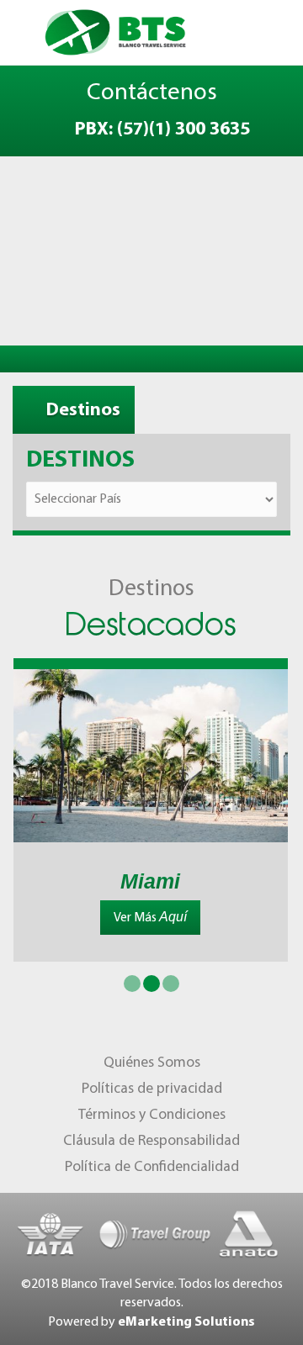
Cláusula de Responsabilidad (151, 1141)
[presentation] (41, 714)
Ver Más (150, 917)
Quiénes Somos (152, 1063)
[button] (132, 983)
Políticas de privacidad (152, 1089)
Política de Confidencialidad (152, 1167)
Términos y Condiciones (152, 1115)
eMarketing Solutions (186, 1322)
